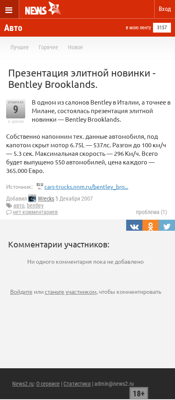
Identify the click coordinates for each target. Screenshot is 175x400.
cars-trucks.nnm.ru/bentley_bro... (86, 186)
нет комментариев (35, 212)
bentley (35, 205)
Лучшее (19, 47)
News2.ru (23, 383)
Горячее (48, 47)
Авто (13, 28)
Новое (75, 47)
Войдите (21, 291)
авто (18, 205)
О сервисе (48, 383)
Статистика (77, 383)
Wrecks (46, 198)
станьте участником (70, 291)
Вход (165, 9)
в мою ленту (138, 28)
